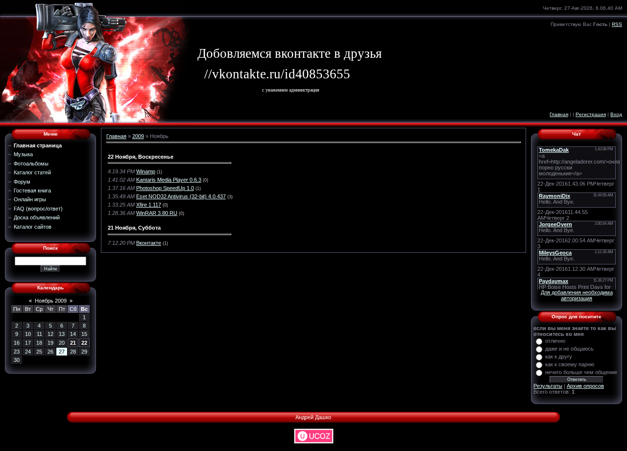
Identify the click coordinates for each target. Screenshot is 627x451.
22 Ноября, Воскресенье (140, 157)
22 (84, 343)
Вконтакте (148, 243)
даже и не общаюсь (569, 349)
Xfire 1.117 (148, 205)
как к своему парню (569, 364)
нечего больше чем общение (581, 372)
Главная (559, 114)
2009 (138, 136)
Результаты (547, 386)
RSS (617, 24)
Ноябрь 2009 (51, 301)
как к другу (558, 356)
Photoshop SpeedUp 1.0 (165, 188)
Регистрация (591, 114)
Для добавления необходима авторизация (577, 295)
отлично (555, 341)
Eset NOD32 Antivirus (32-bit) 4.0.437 (181, 196)
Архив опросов (585, 386)
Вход (616, 114)
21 (73, 343)
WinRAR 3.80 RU (156, 213)
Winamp (145, 171)
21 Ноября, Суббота (134, 228)
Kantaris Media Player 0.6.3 (168, 180)
